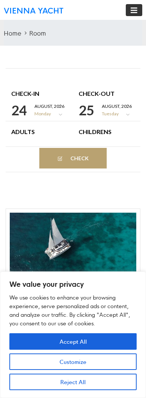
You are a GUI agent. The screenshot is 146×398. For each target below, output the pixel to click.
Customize (73, 361)
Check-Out (97, 94)
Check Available (74, 161)
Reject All (73, 382)
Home (12, 32)
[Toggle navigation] (134, 10)
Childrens (95, 132)
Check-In (25, 94)
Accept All (73, 341)
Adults (23, 132)
